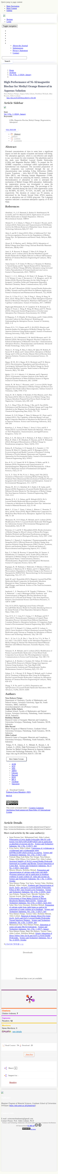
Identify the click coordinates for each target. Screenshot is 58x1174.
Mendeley (13, 1082)
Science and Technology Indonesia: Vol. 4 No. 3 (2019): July (29, 921)
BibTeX (9, 796)
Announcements (14, 40)
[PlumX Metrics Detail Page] (30, 999)
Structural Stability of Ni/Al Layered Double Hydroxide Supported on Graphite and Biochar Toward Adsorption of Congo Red (31, 863)
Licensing (18, 141)
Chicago (15, 773)
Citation (17, 138)
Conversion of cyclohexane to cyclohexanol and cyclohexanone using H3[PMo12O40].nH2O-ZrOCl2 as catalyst (31, 850)
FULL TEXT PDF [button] (11, 129)
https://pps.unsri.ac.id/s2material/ (22, 1106)
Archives (11, 36)
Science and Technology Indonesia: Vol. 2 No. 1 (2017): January (29, 928)
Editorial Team (13, 38)
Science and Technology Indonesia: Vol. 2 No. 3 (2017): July (31, 845)
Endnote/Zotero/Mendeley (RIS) (18, 792)
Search (7, 61)
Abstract (17, 134)
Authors (14, 136)
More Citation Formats (16, 759)
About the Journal (20, 45)
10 (18, 944)
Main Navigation (12, 6)
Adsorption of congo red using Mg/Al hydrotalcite (29, 926)
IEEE (14, 777)
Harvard (15, 775)
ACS (13, 766)
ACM (14, 764)
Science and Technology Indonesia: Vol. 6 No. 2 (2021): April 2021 (30, 902)
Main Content (11, 8)
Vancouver (16, 784)
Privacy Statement (20, 50)
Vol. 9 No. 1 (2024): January (20, 75)
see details (17, 1031)
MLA (14, 779)
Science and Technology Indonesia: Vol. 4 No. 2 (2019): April (30, 891)
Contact (16, 53)
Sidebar (9, 11)
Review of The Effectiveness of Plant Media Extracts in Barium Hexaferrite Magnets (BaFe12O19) (27, 898)
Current (10, 33)
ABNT (14, 771)
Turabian (15, 782)
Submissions (18, 48)
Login (9, 22)
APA (13, 769)
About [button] (10, 43)
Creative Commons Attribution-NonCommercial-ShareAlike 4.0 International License (28, 810)
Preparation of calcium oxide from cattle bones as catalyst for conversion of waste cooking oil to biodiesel (31, 907)
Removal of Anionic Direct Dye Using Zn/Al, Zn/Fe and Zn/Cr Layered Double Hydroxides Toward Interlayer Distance (29, 918)
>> (22, 944)
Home (9, 31)
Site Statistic (33, 1129)
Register (10, 19)
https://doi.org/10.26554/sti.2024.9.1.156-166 (21, 98)
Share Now (29, 1054)
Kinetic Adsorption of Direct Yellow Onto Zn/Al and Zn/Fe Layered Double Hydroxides (30, 935)
